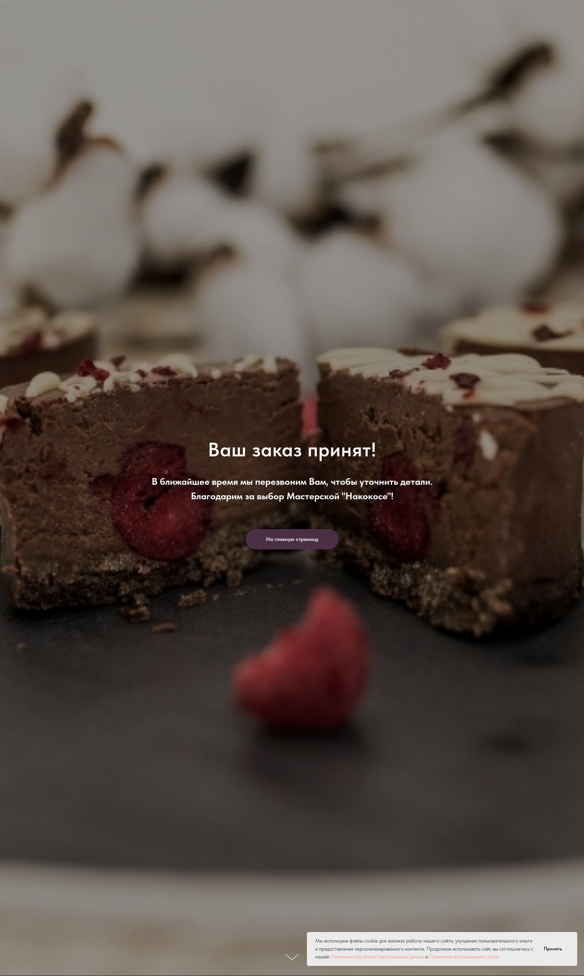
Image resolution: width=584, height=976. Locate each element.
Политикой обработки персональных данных (377, 957)
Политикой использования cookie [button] (464, 957)
